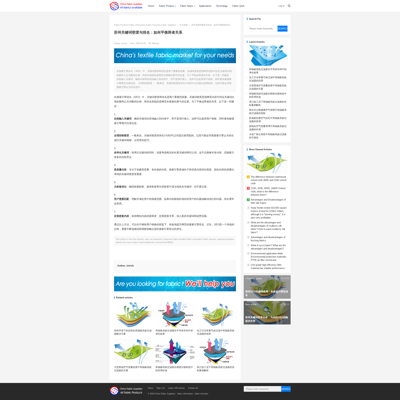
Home (151, 6)
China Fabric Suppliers (165, 393)
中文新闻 (184, 25)
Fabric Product (166, 6)
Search (283, 28)
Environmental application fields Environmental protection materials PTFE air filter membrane (268, 256)
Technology (222, 6)
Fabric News (186, 6)
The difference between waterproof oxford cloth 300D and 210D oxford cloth (268, 180)
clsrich (124, 43)
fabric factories (201, 393)
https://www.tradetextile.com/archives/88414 (153, 242)
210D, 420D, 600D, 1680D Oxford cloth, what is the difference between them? (268, 191)
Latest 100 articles (176, 388)
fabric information (185, 393)
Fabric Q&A (238, 6)
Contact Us (193, 388)
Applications (205, 6)
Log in (281, 5)
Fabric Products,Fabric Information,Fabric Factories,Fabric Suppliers (145, 25)
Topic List (160, 388)
